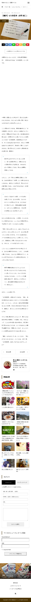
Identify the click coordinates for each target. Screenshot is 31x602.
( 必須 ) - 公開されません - (11, 496)
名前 (3, 543)
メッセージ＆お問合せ (15, 588)
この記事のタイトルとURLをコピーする (15, 51)
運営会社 (15, 582)
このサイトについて (15, 585)
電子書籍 (4, 20)
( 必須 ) (10, 491)
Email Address (6, 536)
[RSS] (15, 593)
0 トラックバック (22, 482)
